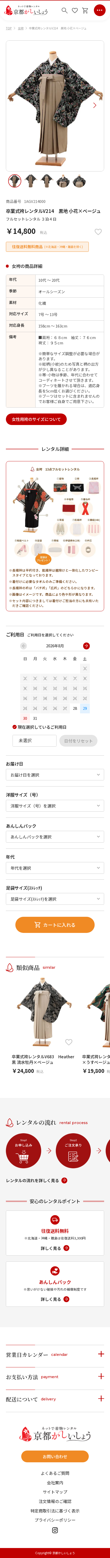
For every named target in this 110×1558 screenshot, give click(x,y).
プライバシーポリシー (55, 1520)
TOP (9, 28)
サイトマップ (55, 1492)
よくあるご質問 (55, 1473)
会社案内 (55, 1482)
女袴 (21, 28)
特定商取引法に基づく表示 (55, 1511)
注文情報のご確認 (55, 1501)
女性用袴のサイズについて (36, 419)
